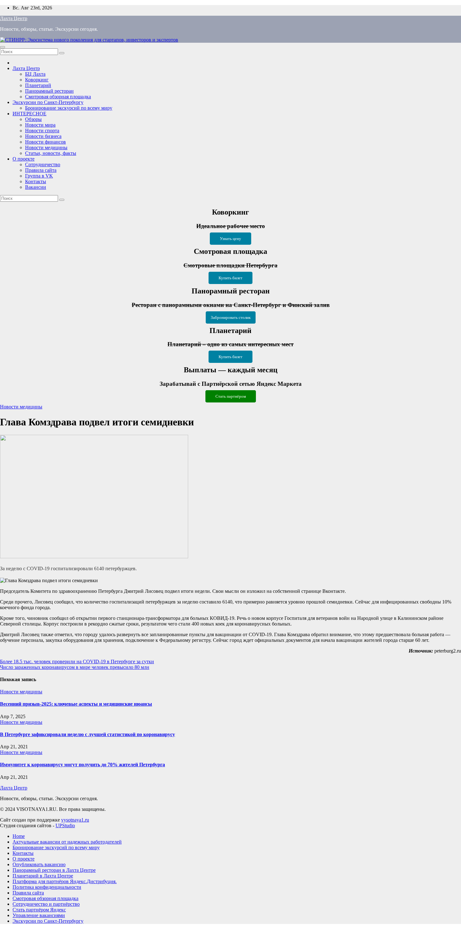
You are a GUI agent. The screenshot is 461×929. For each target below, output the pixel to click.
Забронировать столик (231, 317)
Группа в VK (39, 175)
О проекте (23, 158)
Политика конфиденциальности (47, 887)
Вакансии (35, 187)
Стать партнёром (230, 396)
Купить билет (230, 278)
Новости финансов (45, 142)
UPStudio (65, 825)
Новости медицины (46, 147)
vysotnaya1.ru (75, 819)
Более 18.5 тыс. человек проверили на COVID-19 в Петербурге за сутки (77, 661)
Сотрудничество (42, 164)
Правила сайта (40, 170)
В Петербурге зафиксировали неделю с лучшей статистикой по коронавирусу (87, 734)
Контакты (35, 181)
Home (19, 836)
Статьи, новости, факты (50, 153)
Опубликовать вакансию (39, 864)
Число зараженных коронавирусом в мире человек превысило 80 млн (74, 667)
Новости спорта (42, 130)
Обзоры (33, 119)
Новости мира (40, 125)
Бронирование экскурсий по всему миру (68, 108)
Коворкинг (37, 79)
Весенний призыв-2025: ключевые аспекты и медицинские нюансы (76, 704)
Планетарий (38, 85)
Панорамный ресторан (49, 91)
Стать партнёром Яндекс (39, 909)
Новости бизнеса (43, 136)
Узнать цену (230, 238)
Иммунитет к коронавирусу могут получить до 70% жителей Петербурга (82, 764)
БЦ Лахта (35, 74)
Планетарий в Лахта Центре (43, 875)
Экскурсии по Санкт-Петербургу (48, 102)
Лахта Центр (13, 18)
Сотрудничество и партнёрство (46, 904)
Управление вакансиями (39, 915)
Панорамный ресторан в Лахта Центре (54, 870)
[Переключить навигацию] (2, 47)
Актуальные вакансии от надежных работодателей (67, 841)
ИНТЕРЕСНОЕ (29, 113)
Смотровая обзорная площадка (58, 96)
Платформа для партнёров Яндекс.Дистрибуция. (65, 881)
